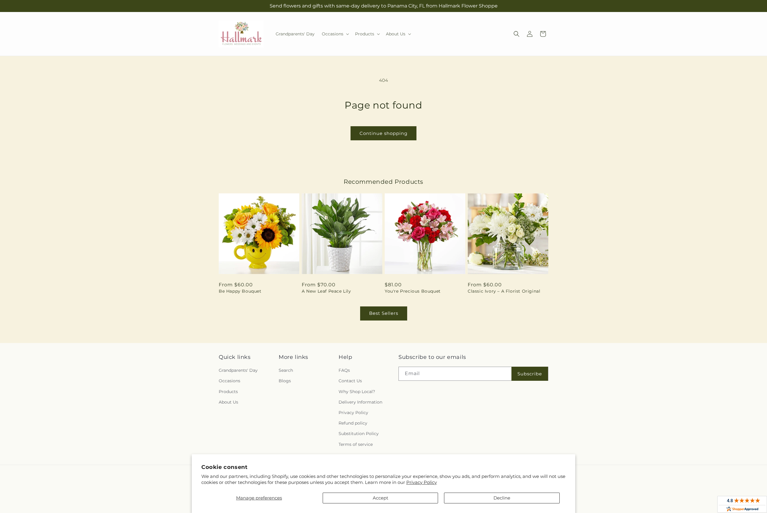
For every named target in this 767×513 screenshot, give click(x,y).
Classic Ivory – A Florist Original (504, 291)
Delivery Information (360, 402)
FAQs (344, 370)
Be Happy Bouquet (240, 291)
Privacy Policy (421, 482)
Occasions (229, 380)
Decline (501, 498)
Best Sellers (383, 313)
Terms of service (356, 444)
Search (286, 370)
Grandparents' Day (238, 370)
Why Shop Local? (357, 391)
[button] (334, 34)
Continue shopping (383, 133)
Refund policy (353, 423)
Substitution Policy (359, 433)
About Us (228, 402)
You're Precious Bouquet (413, 291)
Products (228, 391)
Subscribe (529, 374)
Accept (380, 498)
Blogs (285, 380)
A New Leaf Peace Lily (326, 291)
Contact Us (350, 380)
